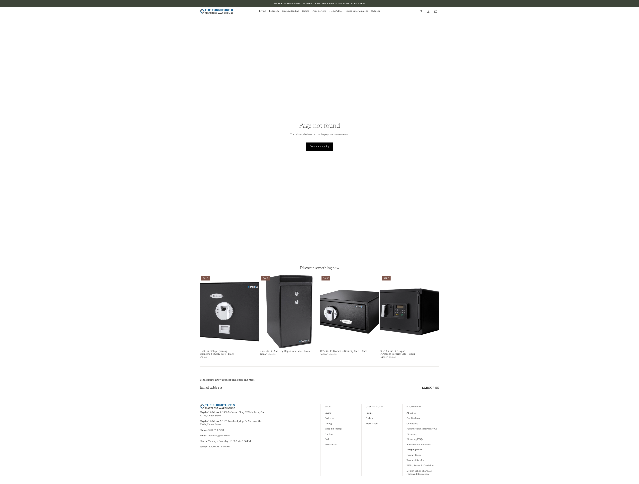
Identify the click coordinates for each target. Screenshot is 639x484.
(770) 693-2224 (216, 430)
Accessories (331, 445)
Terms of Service (415, 460)
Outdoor (329, 434)
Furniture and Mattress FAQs (422, 429)
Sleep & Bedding (333, 429)
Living (328, 413)
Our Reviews (413, 418)
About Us (411, 413)
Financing (412, 434)
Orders (369, 418)
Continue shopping (319, 146)
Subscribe (430, 388)
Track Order (372, 424)
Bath (327, 439)
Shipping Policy (415, 450)
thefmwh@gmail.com (219, 436)
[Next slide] (254, 311)
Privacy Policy (414, 455)
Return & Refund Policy (419, 445)
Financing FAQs (415, 439)
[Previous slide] (205, 311)
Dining (328, 424)
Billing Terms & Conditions (420, 466)
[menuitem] (262, 11)
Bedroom (329, 418)
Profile (369, 413)
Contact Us (412, 424)
